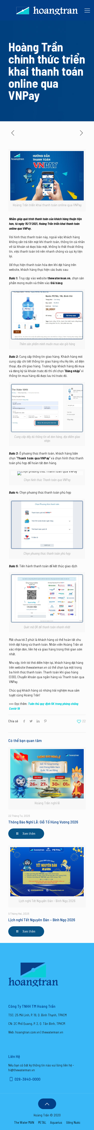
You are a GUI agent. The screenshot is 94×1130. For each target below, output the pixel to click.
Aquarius (56, 1122)
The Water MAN (24, 1122)
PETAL (42, 1122)
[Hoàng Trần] (47, 10)
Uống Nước (73, 1122)
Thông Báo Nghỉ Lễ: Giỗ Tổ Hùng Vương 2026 (43, 821)
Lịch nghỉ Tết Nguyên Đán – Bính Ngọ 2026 (41, 919)
